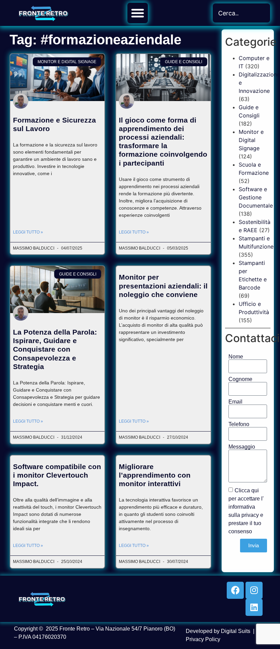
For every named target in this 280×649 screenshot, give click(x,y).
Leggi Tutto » (28, 232)
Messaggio (241, 447)
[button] (137, 13)
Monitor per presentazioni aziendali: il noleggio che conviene (163, 285)
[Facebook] (235, 590)
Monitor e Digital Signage (251, 140)
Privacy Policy (203, 639)
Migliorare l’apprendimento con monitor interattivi (155, 475)
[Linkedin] (254, 607)
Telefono (238, 424)
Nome (235, 356)
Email (235, 402)
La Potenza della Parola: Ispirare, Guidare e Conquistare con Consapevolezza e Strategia (55, 349)
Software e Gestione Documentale (256, 197)
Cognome (240, 379)
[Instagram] (254, 590)
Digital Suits (235, 631)
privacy (250, 515)
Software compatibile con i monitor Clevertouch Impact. (57, 475)
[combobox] (241, 13)
